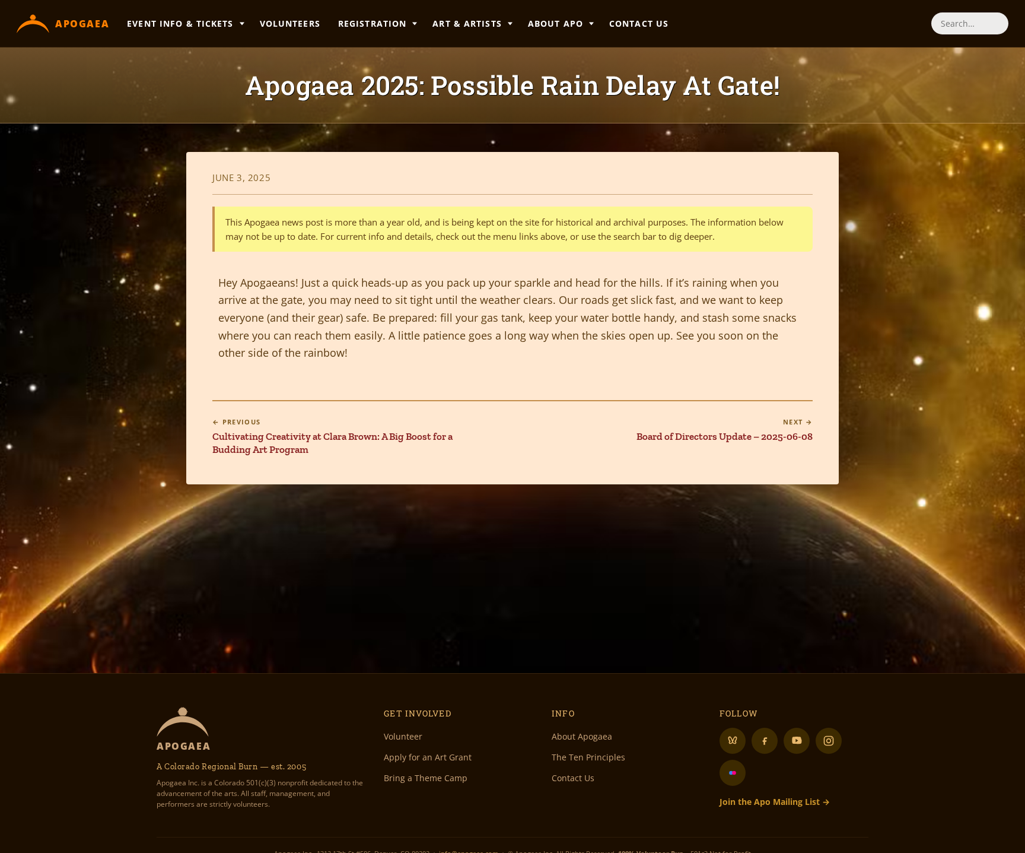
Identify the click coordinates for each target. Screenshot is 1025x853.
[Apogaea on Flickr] (733, 773)
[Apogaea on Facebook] (765, 741)
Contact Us (639, 23)
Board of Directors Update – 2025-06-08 (724, 430)
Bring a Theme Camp (425, 778)
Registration (372, 23)
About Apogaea (582, 736)
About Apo (555, 23)
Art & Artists (467, 23)
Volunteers (290, 23)
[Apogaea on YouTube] (797, 741)
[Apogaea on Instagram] (829, 741)
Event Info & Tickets (180, 23)
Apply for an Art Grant (428, 757)
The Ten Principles (588, 757)
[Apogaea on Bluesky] (733, 741)
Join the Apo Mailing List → (775, 801)
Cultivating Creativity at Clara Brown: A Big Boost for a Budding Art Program (332, 436)
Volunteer (403, 736)
